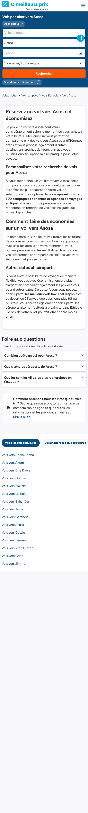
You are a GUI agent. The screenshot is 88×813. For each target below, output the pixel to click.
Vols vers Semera (14, 540)
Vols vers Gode (12, 556)
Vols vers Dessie (13, 532)
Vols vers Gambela (15, 517)
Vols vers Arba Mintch (17, 548)
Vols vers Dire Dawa (16, 470)
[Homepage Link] (25, 4)
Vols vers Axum (13, 463)
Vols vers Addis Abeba (18, 455)
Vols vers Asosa (13, 525)
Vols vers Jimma (13, 564)
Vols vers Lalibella (14, 494)
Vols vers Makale (14, 486)
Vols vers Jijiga (12, 509)
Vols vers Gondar (14, 478)
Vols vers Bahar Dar (15, 501)
